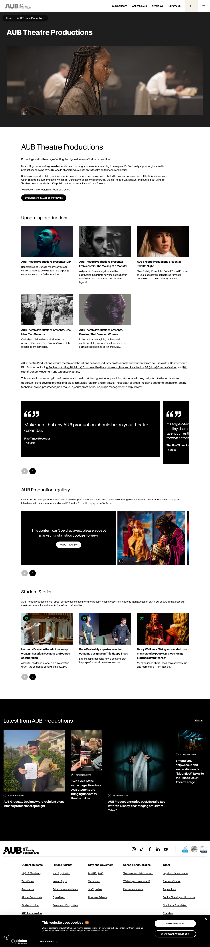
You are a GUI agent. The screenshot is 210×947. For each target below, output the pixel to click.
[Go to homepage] (27, 850)
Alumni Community (32, 897)
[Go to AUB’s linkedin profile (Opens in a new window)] (157, 849)
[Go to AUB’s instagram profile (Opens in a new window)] (133, 849)
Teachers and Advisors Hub (138, 873)
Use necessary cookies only (175, 934)
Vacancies (94, 881)
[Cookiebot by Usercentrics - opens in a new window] (19, 941)
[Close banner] (206, 919)
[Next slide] (32, 471)
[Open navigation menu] (204, 6)
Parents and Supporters (65, 905)
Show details (47, 941)
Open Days (59, 897)
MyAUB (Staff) (95, 873)
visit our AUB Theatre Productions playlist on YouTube (83, 503)
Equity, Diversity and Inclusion (179, 897)
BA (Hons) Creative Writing (161, 367)
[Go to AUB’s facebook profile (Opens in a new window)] (149, 849)
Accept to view (68, 544)
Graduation (28, 889)
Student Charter (171, 881)
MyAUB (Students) (31, 873)
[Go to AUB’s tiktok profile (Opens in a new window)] (141, 849)
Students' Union (30, 905)
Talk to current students (65, 889)
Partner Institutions (133, 889)
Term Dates (28, 881)
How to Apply (60, 881)
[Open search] (191, 6)
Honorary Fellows (97, 897)
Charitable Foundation (175, 905)
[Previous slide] (24, 573)
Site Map (168, 913)
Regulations (169, 889)
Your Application (61, 873)
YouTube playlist (60, 189)
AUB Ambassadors (32, 913)
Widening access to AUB (136, 881)
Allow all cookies (175, 923)
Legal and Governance (175, 873)
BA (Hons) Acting (58, 367)
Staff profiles (95, 889)
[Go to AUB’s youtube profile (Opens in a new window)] (165, 849)
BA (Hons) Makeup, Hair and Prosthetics (119, 367)
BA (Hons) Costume (82, 367)
